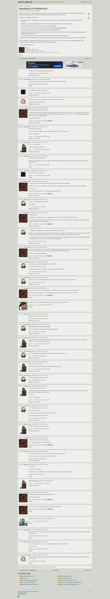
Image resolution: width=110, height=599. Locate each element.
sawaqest (31, 549)
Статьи (46, 2)
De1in (30, 102)
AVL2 (30, 136)
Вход (90, 2)
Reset (30, 149)
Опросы (55, 2)
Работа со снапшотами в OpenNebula (70, 582)
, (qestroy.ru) (50, 543)
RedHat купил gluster (34, 480)
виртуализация (36, 10)
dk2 (29, 474)
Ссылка (20, 54)
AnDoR (30, 93)
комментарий (27, 79)
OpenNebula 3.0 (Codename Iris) (33, 8)
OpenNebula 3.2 (27, 576)
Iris (24, 578)
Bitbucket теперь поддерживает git (28, 58)
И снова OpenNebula (28, 582)
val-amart (31, 305)
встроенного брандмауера (60, 27)
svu (29, 521)
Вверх (91, 591)
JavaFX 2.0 (87, 58)
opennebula (23, 10)
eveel (26, 47)
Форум (50, 2)
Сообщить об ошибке (22, 592)
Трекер (59, 2)
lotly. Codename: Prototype (67, 580)
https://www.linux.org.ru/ (22, 594)
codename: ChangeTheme (29, 584)
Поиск (63, 2)
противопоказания (76, 40)
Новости (37, 2)
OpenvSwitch (53, 25)
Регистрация (84, 2)
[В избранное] (88, 13)
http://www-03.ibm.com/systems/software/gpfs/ (39, 326)
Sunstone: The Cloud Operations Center (51, 30)
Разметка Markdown (34, 591)
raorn (30, 206)
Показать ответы (32, 122)
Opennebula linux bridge (28, 580)
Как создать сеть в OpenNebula (68, 584)
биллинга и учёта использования (60, 35)
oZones (33, 37)
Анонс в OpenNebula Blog (27, 44)
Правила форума (26, 591)
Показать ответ (32, 75)
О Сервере (20, 591)
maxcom (32, 50)
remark (30, 458)
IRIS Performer (65, 576)
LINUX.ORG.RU (25, 2)
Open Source (28, 5)
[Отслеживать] (88, 17)
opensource (29, 10)
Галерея (42, 2)
